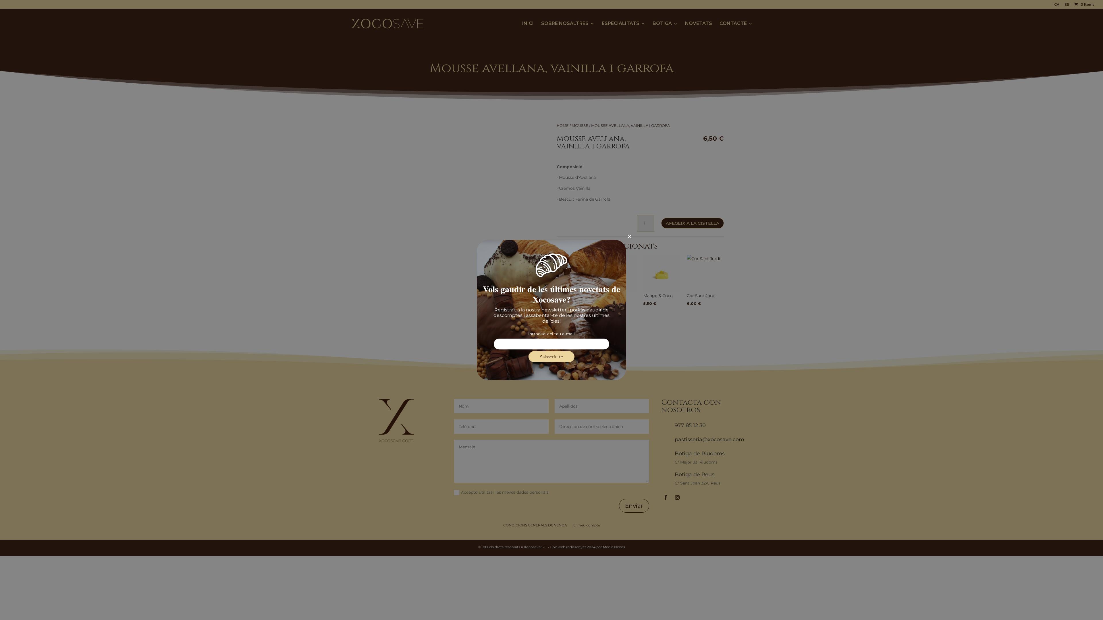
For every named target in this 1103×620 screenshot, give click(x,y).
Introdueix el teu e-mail (551, 333)
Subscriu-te (551, 356)
